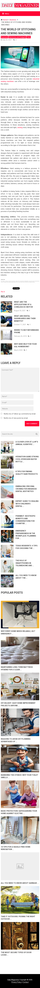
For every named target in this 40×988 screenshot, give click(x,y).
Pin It (3, 292)
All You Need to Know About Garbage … (20, 883)
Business (4, 37)
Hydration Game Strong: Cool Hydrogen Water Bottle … (27, 459)
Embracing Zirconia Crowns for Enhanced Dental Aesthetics (26, 488)
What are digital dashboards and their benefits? (25, 318)
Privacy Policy (16, 982)
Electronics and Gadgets (17, 37)
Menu (7, 14)
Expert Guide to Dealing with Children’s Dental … (27, 503)
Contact (26, 982)
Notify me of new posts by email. (16, 418)
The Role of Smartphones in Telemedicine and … (25, 563)
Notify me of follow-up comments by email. (20, 414)
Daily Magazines (13, 980)
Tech (28, 37)
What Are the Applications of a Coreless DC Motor (23, 304)
